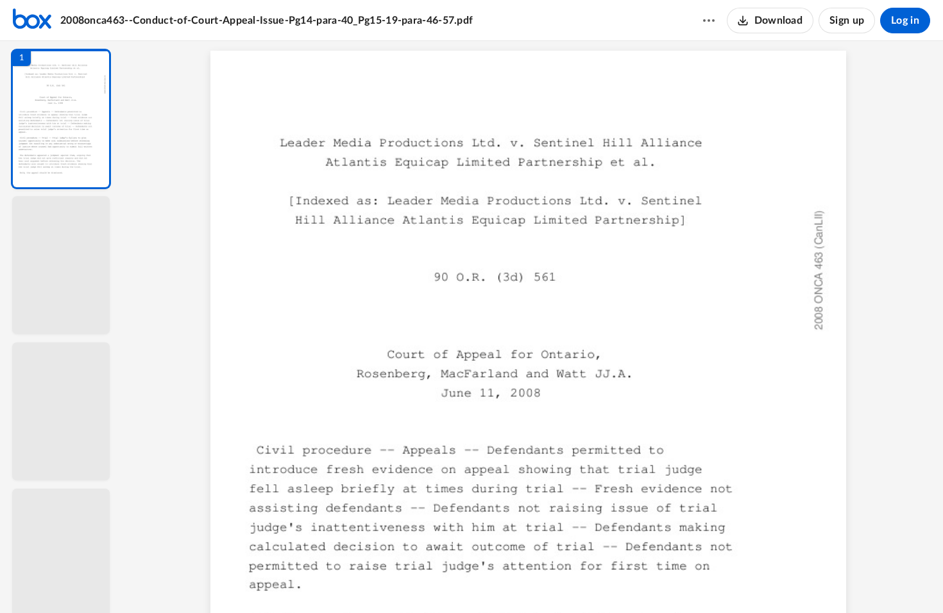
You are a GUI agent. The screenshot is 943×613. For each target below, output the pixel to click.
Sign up (846, 20)
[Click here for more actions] (709, 20)
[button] (61, 119)
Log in (905, 20)
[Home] (32, 20)
